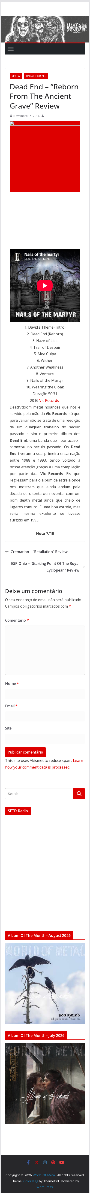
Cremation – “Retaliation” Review (39, 551)
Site (8, 728)
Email (11, 706)
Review (16, 76)
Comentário (17, 620)
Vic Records (49, 400)
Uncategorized (36, 76)
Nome (12, 683)
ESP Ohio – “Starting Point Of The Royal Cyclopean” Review (45, 567)
